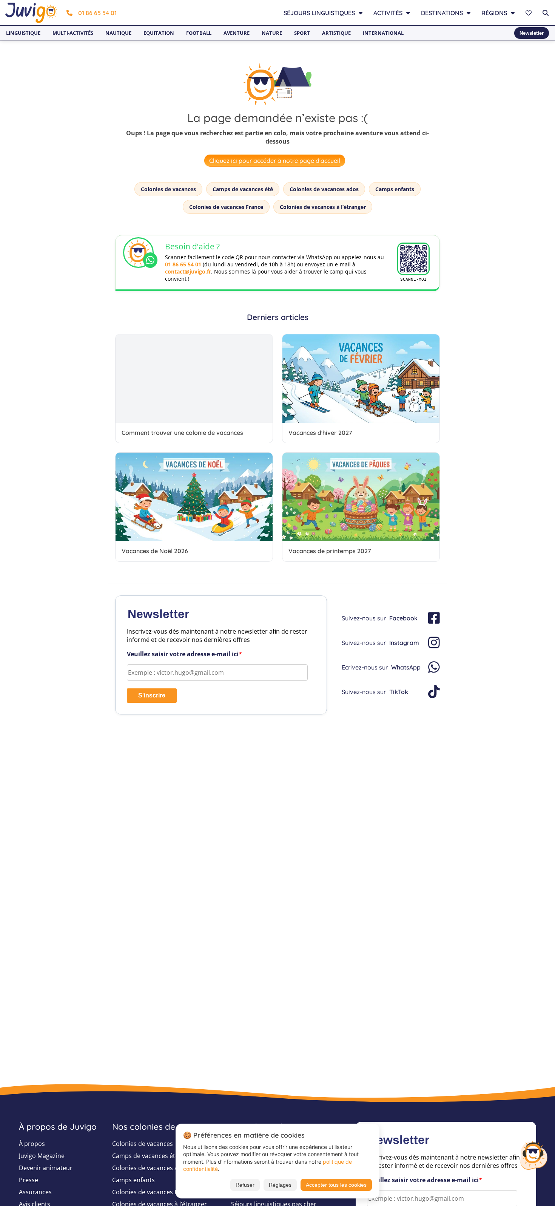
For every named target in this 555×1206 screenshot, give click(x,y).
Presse (28, 1180)
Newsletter (532, 33)
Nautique (118, 32)
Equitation (158, 32)
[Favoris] (529, 13)
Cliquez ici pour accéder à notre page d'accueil (274, 160)
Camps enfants (394, 189)
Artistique (336, 32)
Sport (302, 32)
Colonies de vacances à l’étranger (323, 206)
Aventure (237, 32)
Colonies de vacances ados (324, 189)
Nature (272, 32)
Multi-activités (72, 32)
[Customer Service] (533, 1154)
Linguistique (23, 32)
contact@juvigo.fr (188, 271)
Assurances (35, 1192)
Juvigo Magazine (42, 1156)
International (383, 32)
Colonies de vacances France (226, 206)
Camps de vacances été (243, 189)
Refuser (245, 1185)
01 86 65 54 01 (97, 13)
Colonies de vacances (168, 189)
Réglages (280, 1185)
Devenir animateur (45, 1168)
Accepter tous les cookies (336, 1185)
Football (198, 32)
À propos (32, 1144)
